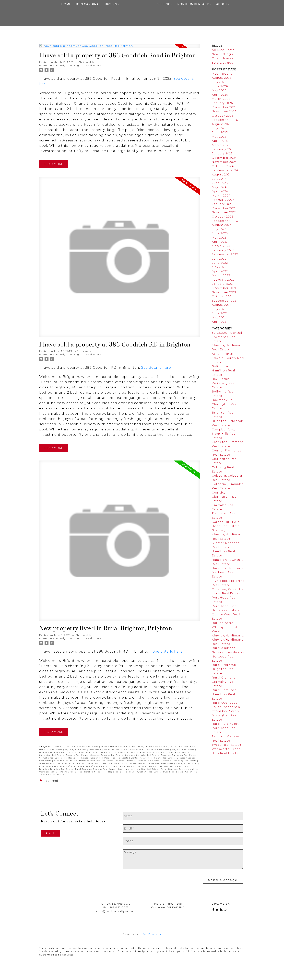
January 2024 (222, 204)
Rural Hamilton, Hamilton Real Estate (138, 769)
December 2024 (224, 157)
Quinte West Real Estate (160, 763)
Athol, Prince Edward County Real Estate (160, 747)
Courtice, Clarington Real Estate (179, 755)
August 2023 (222, 225)
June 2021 (219, 313)
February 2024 (223, 199)
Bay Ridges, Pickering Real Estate (83, 749)
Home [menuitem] (66, 4)
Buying (111, 4)
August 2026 (222, 77)
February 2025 (223, 149)
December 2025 (224, 107)
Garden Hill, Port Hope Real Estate (110, 758)
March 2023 (221, 246)
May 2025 (219, 136)
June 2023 (220, 233)
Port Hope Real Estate (94, 763)
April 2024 (220, 191)
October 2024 (223, 166)
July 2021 (219, 309)
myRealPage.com (150, 934)
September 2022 (225, 254)
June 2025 (220, 132)
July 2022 (219, 258)
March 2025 (221, 145)
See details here (156, 367)
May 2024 (219, 187)
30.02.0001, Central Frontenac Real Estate (76, 747)
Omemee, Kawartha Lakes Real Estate (60, 763)
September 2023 (225, 220)
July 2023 (219, 229)
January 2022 (222, 283)
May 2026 (219, 90)
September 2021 (224, 300)
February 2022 (223, 279)
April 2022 (220, 271)
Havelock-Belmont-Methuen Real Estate (138, 761)
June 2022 (220, 262)
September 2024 (225, 170)
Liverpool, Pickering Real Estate (179, 761)
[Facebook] (214, 910)
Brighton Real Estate (183, 749)
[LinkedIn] (226, 910)
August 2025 (222, 124)
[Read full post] (119, 48)
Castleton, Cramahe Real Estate (135, 752)
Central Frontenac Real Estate (171, 752)
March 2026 (221, 98)
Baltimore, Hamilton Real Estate (223, 370)
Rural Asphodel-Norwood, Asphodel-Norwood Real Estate (151, 766)
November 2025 (224, 111)
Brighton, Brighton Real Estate (56, 752)
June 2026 (220, 86)
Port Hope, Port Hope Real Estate (127, 763)
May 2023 (219, 237)
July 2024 (219, 178)
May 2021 (219, 317)
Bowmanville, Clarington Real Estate (150, 749)
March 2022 (221, 275)
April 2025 (220, 140)
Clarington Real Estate (52, 755)
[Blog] (222, 910)
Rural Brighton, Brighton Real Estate (77, 65)
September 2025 (225, 119)
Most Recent (222, 73)
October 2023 (222, 216)
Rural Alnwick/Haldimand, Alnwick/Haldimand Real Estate (86, 766)
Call (50, 833)
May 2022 (219, 267)
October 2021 (222, 296)
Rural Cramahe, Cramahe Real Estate (95, 769)
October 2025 (222, 115)
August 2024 (222, 174)
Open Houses (222, 58)
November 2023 (224, 212)
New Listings (222, 54)
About (221, 4)
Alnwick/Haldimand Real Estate (118, 747)
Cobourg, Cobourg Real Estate (107, 755)
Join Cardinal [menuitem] (88, 4)
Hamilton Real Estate (66, 761)
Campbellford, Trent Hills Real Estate (96, 752)
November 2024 (224, 161)
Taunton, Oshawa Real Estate (145, 772)
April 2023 (220, 241)
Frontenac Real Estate (76, 758)
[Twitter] (218, 910)
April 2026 (220, 94)
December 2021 (224, 288)
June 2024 (220, 182)
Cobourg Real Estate (77, 755)
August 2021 (221, 304)
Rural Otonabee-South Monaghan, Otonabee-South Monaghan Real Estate (226, 711)
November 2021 (224, 292)
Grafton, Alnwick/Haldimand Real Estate (153, 758)
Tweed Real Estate (173, 772)
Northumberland (193, 4)
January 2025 (222, 153)
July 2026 (219, 82)
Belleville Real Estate (116, 749)
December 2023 (224, 208)
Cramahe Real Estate (51, 758)
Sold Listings (222, 62)
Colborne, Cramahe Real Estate (142, 755)
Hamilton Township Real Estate (96, 761)
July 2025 (219, 128)
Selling (163, 4)
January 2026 (222, 103)
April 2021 (219, 321)
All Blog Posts (223, 50)
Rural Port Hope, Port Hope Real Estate (106, 772)
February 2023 (223, 250)
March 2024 (221, 195)
